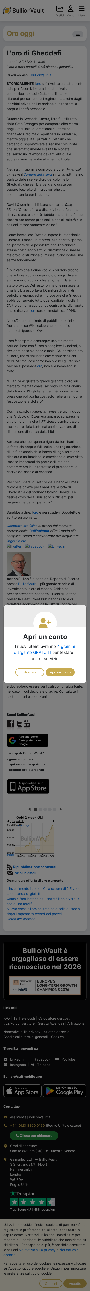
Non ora (30, 672)
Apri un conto (60, 672)
